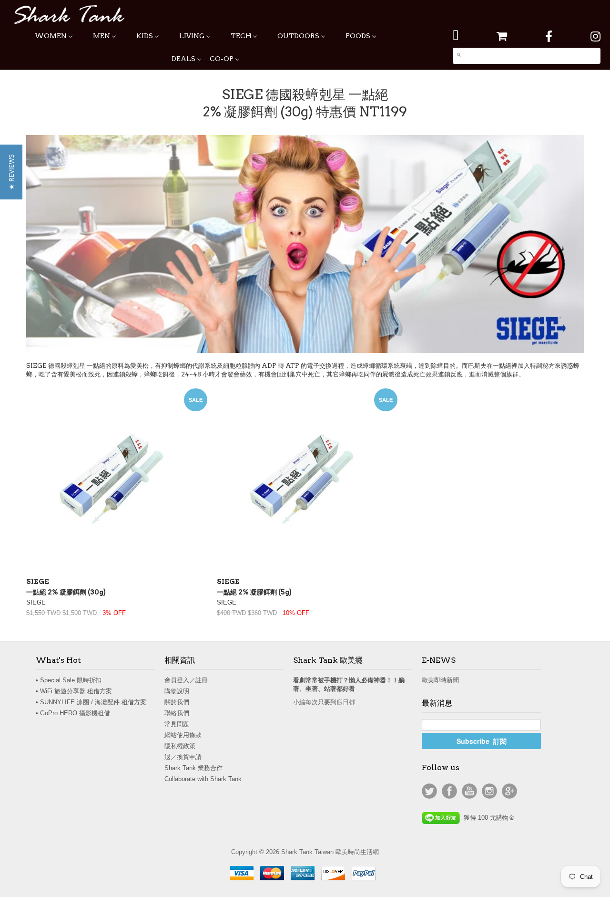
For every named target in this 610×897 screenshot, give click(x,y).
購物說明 (176, 691)
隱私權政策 (179, 746)
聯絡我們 (176, 713)
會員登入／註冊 (186, 680)
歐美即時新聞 (440, 680)
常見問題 (176, 724)
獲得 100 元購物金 (487, 817)
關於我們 (176, 702)
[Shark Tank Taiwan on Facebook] (548, 36)
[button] (11, 172)
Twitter (429, 791)
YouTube (469, 791)
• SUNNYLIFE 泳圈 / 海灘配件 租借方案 (91, 702)
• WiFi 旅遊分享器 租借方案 (74, 691)
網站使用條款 (183, 735)
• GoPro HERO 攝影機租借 (73, 713)
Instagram (489, 791)
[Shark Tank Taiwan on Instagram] (595, 36)
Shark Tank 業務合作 (193, 768)
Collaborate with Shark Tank (203, 778)
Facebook (449, 791)
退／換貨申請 (183, 757)
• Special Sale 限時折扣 (69, 680)
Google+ (509, 791)
